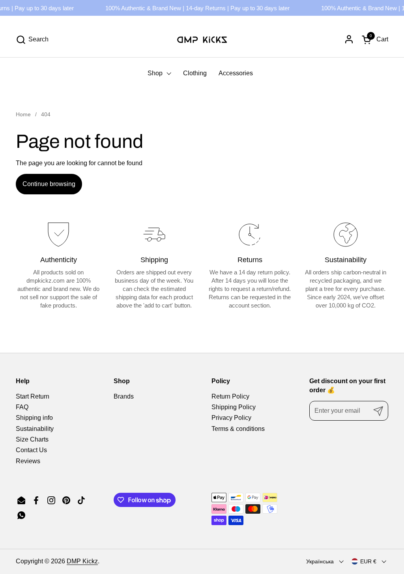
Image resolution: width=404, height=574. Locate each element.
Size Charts (32, 439)
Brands (124, 396)
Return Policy (230, 396)
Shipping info (34, 417)
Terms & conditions (238, 428)
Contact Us (31, 450)
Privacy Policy (231, 417)
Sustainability (35, 428)
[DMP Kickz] (202, 39)
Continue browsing (48, 184)
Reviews (28, 461)
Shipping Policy (233, 407)
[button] (32, 40)
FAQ (22, 407)
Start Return (32, 396)
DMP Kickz (82, 561)
